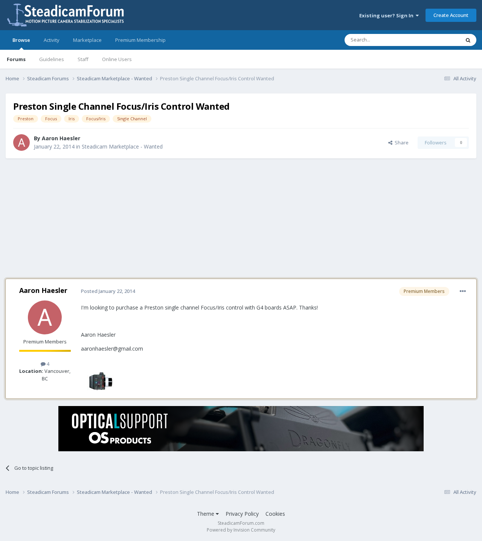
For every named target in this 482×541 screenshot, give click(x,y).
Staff (83, 59)
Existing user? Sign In (387, 15)
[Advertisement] (241, 218)
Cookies (275, 513)
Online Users (117, 59)
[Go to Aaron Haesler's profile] (21, 142)
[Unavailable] (100, 380)
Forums (16, 59)
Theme (206, 513)
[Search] (468, 40)
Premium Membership (140, 40)
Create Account (450, 15)
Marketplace (87, 40)
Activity (51, 40)
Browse (21, 40)
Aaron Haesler (61, 138)
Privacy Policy (242, 513)
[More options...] (462, 291)
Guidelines (51, 59)
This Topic (439, 40)
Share (400, 142)
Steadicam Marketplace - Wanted (122, 146)
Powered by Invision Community (241, 530)
